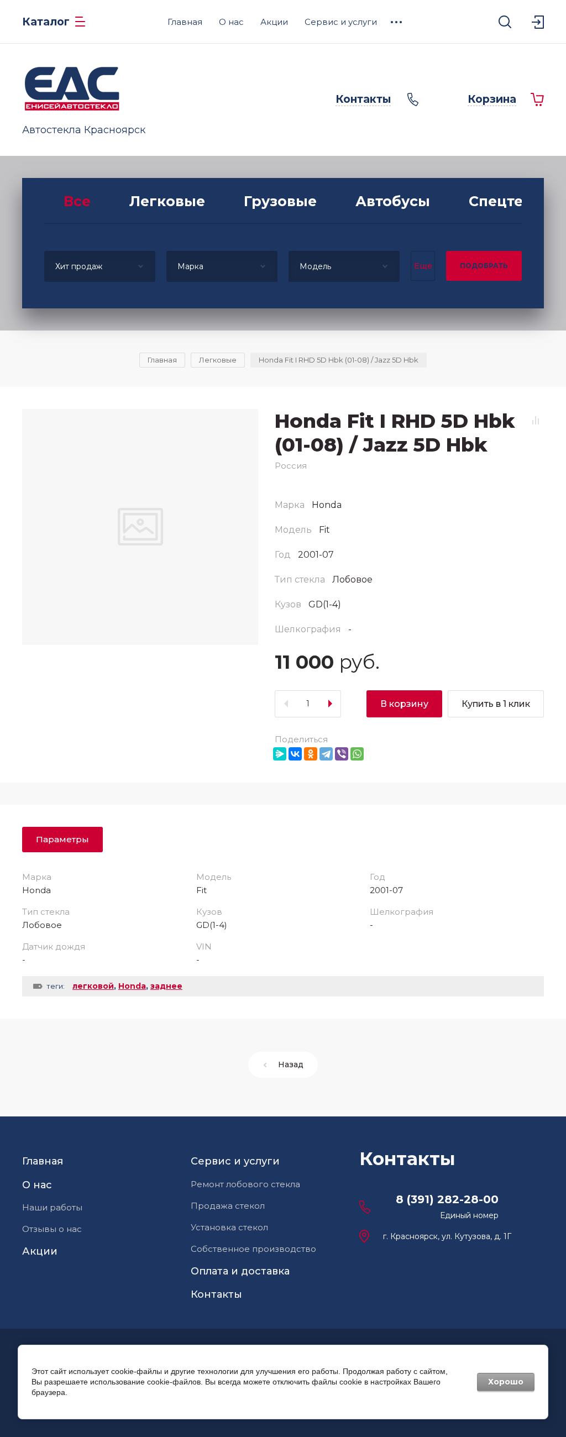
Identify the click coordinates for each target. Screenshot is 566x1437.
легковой (93, 986)
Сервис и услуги (235, 1161)
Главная (42, 1161)
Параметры (62, 839)
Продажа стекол (228, 1205)
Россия (291, 465)
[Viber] (341, 754)
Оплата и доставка (240, 1271)
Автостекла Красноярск (83, 130)
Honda (132, 986)
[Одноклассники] (310, 754)
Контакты (216, 1294)
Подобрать (484, 265)
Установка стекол (229, 1227)
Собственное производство (253, 1249)
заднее (166, 986)
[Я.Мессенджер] (279, 754)
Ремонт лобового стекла (245, 1184)
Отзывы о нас (52, 1229)
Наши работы (52, 1207)
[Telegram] (326, 754)
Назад (290, 1064)
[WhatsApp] (357, 754)
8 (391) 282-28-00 (447, 1199)
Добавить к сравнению (535, 420)
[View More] (396, 22)
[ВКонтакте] (295, 754)
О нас (37, 1185)
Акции (39, 1251)
